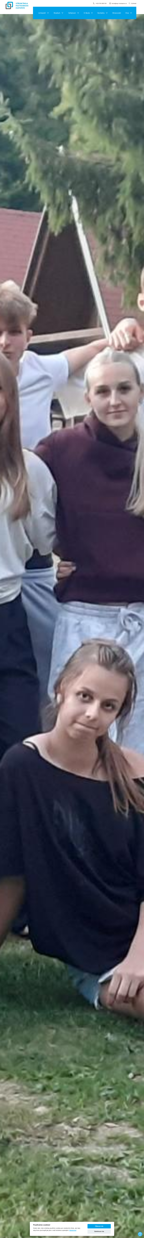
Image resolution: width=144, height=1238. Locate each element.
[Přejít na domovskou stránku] (17, 5)
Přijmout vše (99, 1226)
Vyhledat (133, 3)
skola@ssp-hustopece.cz (119, 3)
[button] (43, 13)
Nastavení (72, 1230)
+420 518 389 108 (101, 3)
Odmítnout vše (99, 1231)
